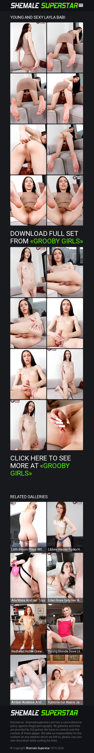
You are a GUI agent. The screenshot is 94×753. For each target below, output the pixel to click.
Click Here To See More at (40, 465)
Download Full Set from (46, 237)
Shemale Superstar (38, 748)
